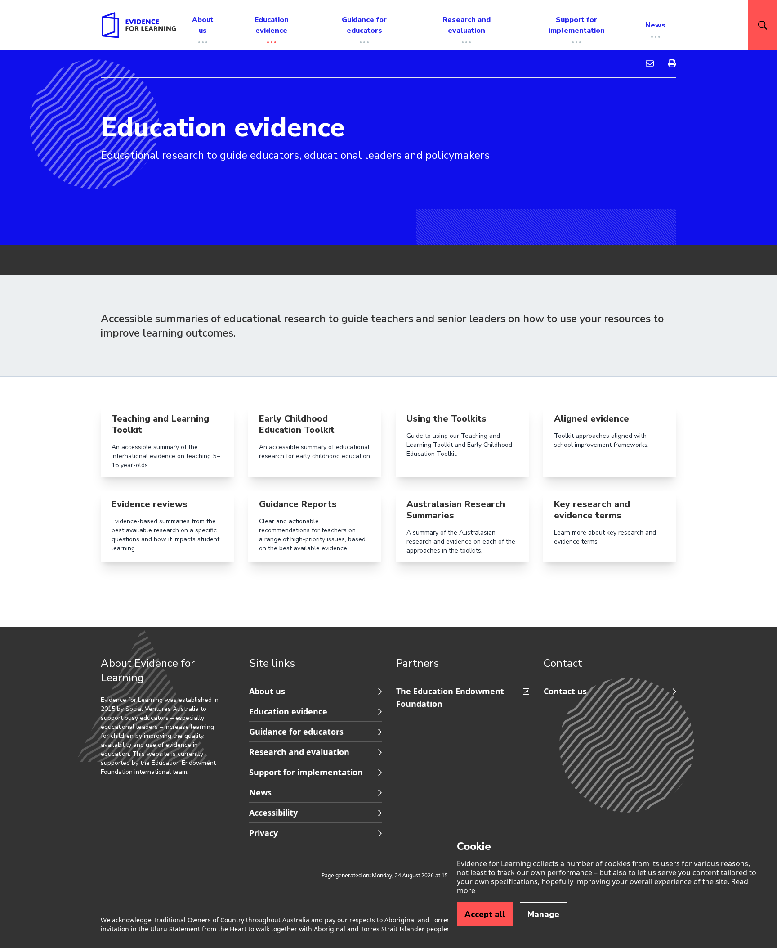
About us (267, 691)
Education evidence (288, 711)
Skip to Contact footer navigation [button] (397, 682)
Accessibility (273, 812)
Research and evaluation (299, 751)
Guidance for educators (296, 731)
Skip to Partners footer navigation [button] (250, 682)
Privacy (263, 832)
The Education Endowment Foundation (450, 697)
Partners (417, 663)
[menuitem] (650, 64)
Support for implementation (306, 772)
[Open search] (762, 25)
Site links (272, 663)
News (260, 792)
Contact (563, 663)
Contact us (565, 691)
